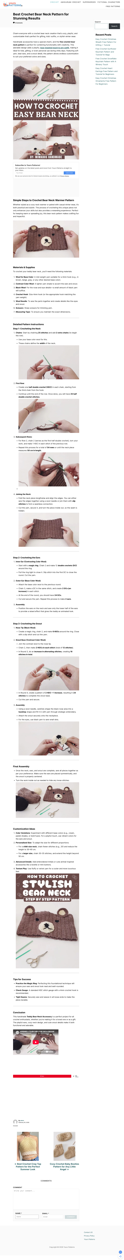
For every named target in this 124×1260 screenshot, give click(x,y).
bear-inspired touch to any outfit (54, 48)
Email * (45, 1213)
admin (22, 1120)
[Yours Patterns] (17, 4)
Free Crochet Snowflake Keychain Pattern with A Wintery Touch (106, 62)
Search (98, 22)
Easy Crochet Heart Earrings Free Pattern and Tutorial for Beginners (106, 71)
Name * (18, 1213)
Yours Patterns (89, 1239)
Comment (17, 1187)
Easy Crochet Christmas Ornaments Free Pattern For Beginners (106, 81)
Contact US (88, 1232)
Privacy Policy (89, 1236)
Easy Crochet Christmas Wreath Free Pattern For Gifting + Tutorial (106, 42)
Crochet (15, 1125)
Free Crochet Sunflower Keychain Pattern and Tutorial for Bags (106, 52)
